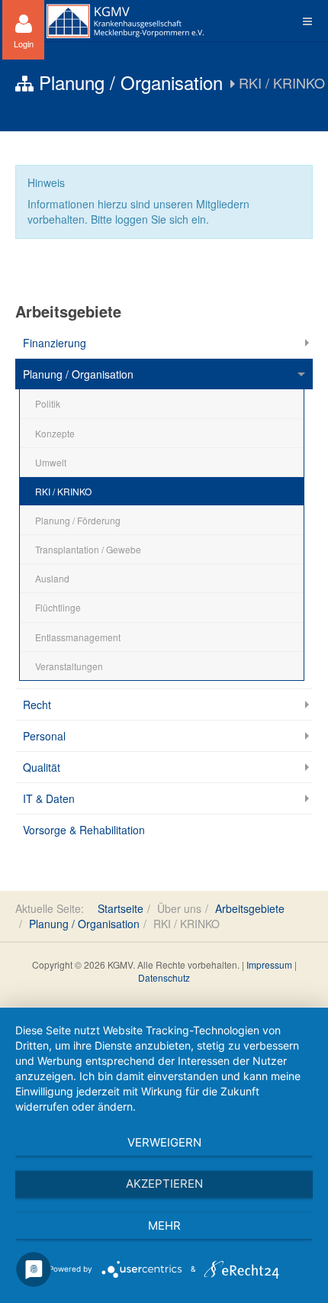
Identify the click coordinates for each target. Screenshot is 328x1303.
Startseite (120, 908)
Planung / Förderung (78, 520)
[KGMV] (125, 21)
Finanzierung (54, 342)
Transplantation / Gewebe (88, 549)
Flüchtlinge (58, 607)
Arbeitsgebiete (250, 908)
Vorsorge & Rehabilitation (84, 829)
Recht (37, 704)
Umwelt (50, 462)
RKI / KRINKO (63, 491)
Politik (47, 403)
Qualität (41, 767)
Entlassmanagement (78, 637)
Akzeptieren (164, 1183)
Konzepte (55, 433)
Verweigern (164, 1142)
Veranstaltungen (69, 666)
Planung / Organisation (78, 374)
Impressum (269, 964)
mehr (164, 1225)
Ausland (52, 578)
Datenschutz (164, 977)
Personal (44, 735)
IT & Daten (49, 798)
